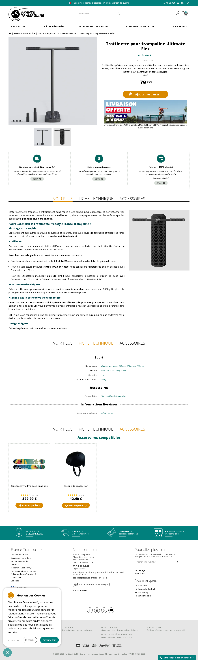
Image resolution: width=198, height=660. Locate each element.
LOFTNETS (142, 585)
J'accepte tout (49, 639)
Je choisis (29, 639)
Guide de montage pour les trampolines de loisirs (74, 631)
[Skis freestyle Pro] (29, 464)
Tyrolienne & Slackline (140, 26)
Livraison (15, 564)
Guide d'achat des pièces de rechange (117, 637)
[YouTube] (111, 610)
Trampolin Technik (146, 588)
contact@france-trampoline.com (90, 577)
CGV (13, 577)
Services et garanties (21, 558)
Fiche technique (96, 198)
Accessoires (132, 198)
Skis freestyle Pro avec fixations (29, 485)
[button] (7, 652)
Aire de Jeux (180, 26)
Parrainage (140, 570)
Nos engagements (19, 561)
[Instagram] (97, 610)
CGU (19, 577)
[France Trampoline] (29, 14)
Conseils (15, 580)
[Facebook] (90, 610)
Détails (145, 75)
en (188, 2)
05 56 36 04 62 (172, 2)
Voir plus (63, 198)
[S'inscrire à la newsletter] (177, 562)
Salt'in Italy (143, 592)
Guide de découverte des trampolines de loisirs (166, 630)
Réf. (138, 60)
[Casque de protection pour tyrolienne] (75, 464)
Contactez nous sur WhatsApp (93, 584)
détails (36, 178)
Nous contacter (80, 590)
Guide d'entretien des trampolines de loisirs (119, 630)
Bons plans (140, 573)
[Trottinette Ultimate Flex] (53, 81)
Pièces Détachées (54, 26)
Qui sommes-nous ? (20, 554)
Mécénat (15, 567)
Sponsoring (26, 567)
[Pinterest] (104, 610)
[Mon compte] (179, 14)
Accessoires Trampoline (94, 26)
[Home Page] (10, 33)
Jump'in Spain (144, 595)
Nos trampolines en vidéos (23, 571)
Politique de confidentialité (23, 574)
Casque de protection (76, 485)
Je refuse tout (13, 640)
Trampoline (18, 26)
